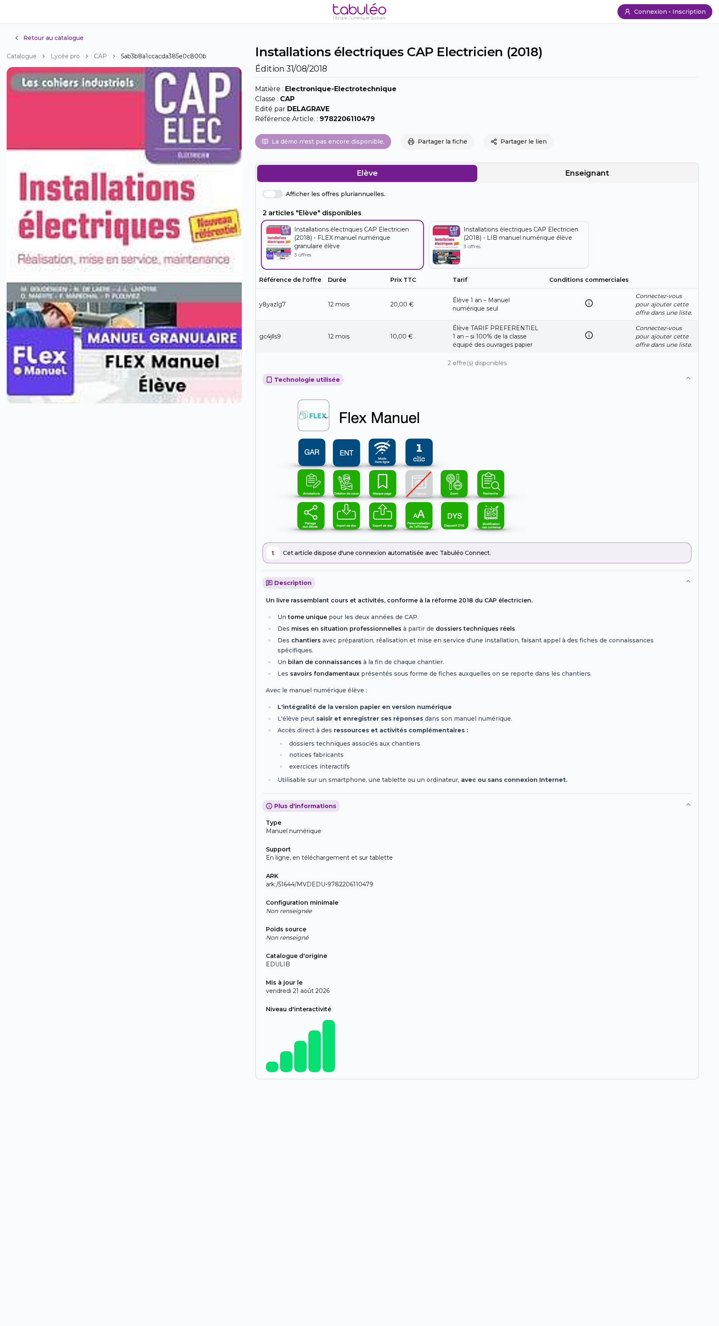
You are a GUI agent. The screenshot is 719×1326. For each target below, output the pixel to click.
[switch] (273, 194)
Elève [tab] (367, 173)
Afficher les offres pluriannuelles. (335, 194)
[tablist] (477, 173)
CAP (100, 56)
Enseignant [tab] (587, 173)
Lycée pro (65, 56)
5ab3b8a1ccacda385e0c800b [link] (163, 56)
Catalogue (22, 56)
